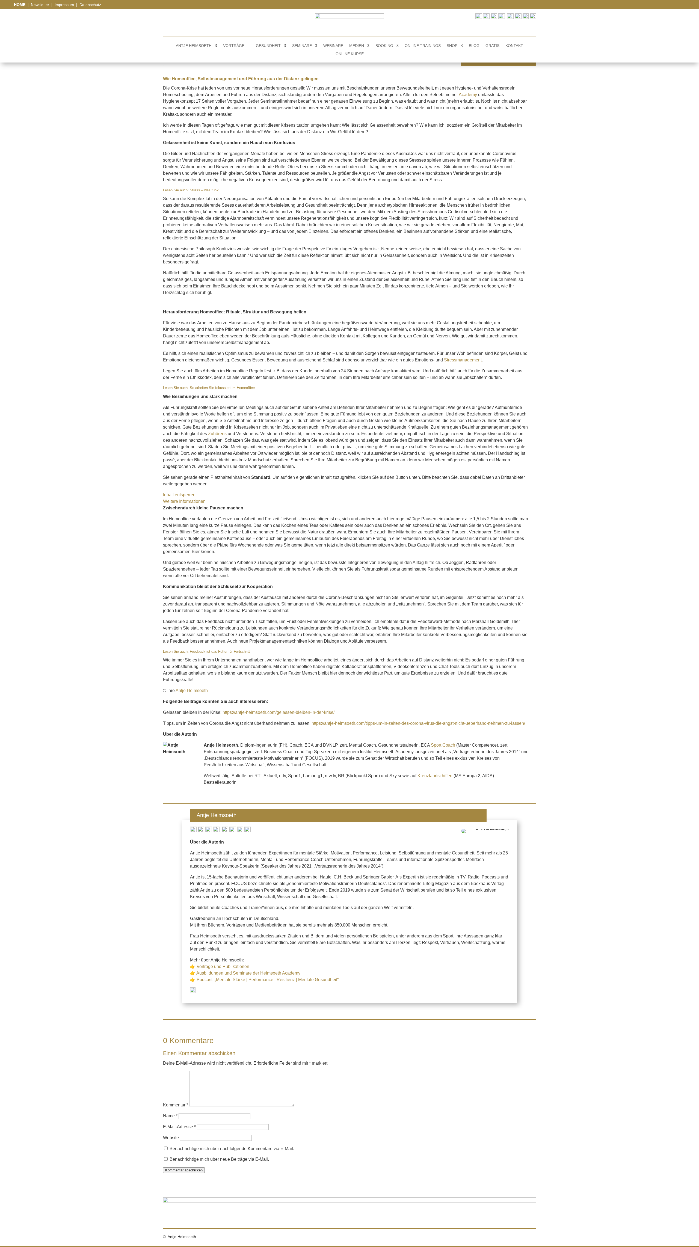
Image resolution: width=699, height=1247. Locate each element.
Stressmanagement (463, 360)
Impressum (65, 4)
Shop (452, 46)
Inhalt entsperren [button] (179, 494)
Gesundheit (268, 46)
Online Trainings (423, 46)
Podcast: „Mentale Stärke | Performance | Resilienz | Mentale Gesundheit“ (268, 979)
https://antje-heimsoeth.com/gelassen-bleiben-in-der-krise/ (278, 712)
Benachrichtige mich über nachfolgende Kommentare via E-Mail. (232, 1148)
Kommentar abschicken (184, 1170)
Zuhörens (217, 433)
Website (171, 1137)
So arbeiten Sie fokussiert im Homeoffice (222, 388)
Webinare (333, 46)
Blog (474, 46)
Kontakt (514, 46)
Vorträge (233, 46)
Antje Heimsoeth (194, 46)
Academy (468, 94)
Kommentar (175, 1105)
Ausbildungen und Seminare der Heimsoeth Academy (248, 973)
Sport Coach (443, 745)
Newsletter (40, 4)
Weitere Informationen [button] (184, 501)
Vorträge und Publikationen (223, 966)
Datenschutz (90, 4)
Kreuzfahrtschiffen (434, 775)
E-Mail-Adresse (179, 1126)
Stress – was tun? (204, 190)
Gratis (492, 46)
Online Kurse (350, 54)
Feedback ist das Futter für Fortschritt (220, 651)
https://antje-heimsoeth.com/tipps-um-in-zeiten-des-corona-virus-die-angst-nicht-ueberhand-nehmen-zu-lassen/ (418, 723)
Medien (356, 46)
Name (170, 1116)
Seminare (302, 46)
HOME (20, 4)
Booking (384, 46)
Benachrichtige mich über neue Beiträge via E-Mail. (219, 1159)
